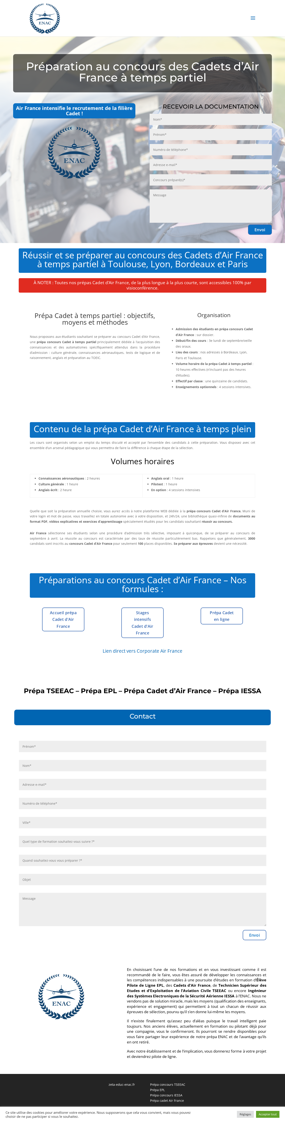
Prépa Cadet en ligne (222, 616)
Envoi (259, 229)
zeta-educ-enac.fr (122, 1084)
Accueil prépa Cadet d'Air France (63, 619)
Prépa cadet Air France (167, 1100)
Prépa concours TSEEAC (167, 1084)
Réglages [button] (245, 1114)
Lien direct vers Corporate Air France (142, 651)
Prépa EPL (157, 1090)
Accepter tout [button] (268, 1114)
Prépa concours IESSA (166, 1095)
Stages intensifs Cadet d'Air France (142, 623)
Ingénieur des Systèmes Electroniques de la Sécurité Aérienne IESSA (196, 993)
